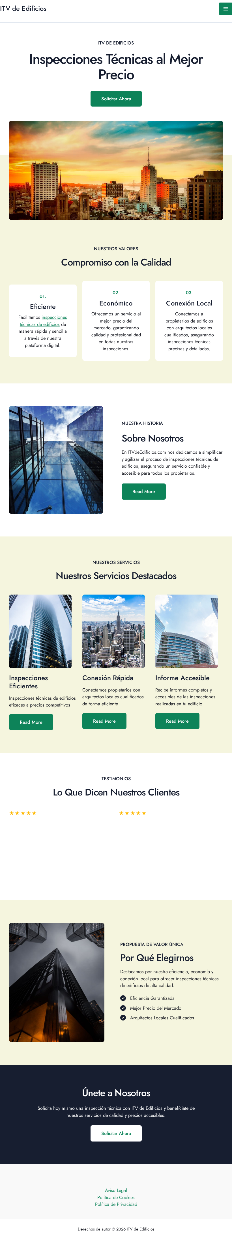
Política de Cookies (116, 1197)
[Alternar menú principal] (225, 9)
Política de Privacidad (116, 1204)
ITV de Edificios (23, 8)
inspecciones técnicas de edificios (43, 321)
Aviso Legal (116, 1190)
